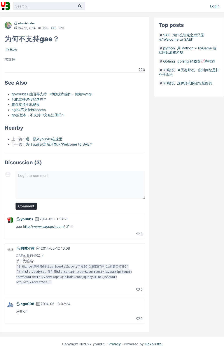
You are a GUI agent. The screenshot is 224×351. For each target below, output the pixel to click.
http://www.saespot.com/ (44, 226)
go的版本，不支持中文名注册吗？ (38, 115)
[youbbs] (10, 219)
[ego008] (10, 304)
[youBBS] (5, 6)
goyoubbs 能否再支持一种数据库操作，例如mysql (52, 94)
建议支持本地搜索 (26, 104)
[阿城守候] (10, 249)
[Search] (80, 6)
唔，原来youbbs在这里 (44, 139)
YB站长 (12, 49)
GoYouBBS (153, 344)
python (169, 48)
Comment (26, 206)
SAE (166, 35)
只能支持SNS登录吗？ (29, 99)
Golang (169, 61)
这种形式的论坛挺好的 (194, 83)
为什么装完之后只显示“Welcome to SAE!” (59, 144)
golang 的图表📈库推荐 (196, 61)
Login (215, 6)
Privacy (114, 344)
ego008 (27, 304)
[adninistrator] (8, 26)
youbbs (27, 219)
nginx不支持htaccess (29, 110)
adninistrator (26, 23)
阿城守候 (28, 248)
